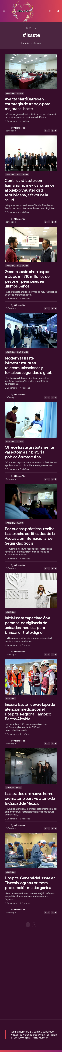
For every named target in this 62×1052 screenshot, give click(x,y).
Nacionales (22, 175)
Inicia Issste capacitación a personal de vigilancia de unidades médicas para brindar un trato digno (27, 625)
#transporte (30, 1034)
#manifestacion (47, 1034)
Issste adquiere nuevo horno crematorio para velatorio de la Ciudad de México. (30, 798)
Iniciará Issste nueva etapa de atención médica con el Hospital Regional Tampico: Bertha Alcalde (30, 711)
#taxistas (16, 1034)
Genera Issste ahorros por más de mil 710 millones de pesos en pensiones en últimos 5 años (27, 278)
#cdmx (35, 1031)
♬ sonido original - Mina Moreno (29, 1037)
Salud (20, 93)
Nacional (10, 93)
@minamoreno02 (21, 1031)
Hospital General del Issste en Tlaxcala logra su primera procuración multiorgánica (30, 882)
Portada (25, 43)
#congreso (47, 1031)
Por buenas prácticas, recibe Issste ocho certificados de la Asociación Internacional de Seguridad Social (30, 535)
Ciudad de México (13, 788)
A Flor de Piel (19, 128)
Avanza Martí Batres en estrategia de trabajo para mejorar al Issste (27, 103)
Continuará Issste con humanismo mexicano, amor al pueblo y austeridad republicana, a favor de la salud (29, 190)
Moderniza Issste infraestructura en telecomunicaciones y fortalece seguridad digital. (28, 365)
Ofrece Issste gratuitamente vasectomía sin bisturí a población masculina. (29, 452)
